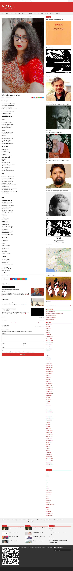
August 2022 (48, 420)
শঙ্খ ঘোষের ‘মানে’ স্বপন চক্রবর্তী (52, 76)
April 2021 (48, 450)
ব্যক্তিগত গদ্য (48, 500)
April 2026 (48, 332)
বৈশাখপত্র (46, 13)
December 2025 (49, 340)
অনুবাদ (15, 13)
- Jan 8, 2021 (49, 188)
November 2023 (49, 389)
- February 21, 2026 (6, 310)
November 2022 (49, 414)
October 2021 (49, 438)
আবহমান (3, 97)
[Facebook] (34, 97)
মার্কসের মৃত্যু (58, 13)
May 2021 (48, 448)
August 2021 (48, 442)
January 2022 (49, 432)
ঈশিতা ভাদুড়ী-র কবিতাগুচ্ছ (50, 319)
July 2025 (48, 350)
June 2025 (48, 353)
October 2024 (49, 369)
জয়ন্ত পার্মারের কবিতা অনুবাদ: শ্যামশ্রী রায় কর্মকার (10, 289)
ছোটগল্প (42, 13)
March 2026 (48, 334)
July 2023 (48, 397)
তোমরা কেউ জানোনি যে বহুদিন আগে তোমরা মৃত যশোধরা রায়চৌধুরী (57, 104)
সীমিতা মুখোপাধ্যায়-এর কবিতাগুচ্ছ (51, 315)
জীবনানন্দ (47, 488)
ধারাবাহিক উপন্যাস (49, 490)
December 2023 (49, 387)
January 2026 (49, 338)
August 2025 (48, 348)
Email (24, 343)
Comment (4, 333)
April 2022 (48, 426)
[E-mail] (37, 97)
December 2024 (49, 365)
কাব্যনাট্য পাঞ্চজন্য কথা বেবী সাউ (15, 527)
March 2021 (48, 452)
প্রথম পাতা (2, 13)
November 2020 (49, 460)
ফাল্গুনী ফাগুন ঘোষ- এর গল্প (13, 536)
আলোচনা (11, 13)
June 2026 (48, 328)
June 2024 (48, 377)
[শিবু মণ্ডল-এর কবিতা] (37, 302)
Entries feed (48, 511)
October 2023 (49, 391)
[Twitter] (35, 97)
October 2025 (49, 344)
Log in (47, 509)
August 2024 (48, 373)
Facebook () (42, 326)
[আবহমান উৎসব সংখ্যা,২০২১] (58, 288)
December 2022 (49, 412)
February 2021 (49, 454)
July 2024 (48, 375)
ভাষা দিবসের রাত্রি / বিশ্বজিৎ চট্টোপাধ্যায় (9, 309)
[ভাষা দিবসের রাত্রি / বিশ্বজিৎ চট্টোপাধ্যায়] (37, 312)
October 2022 (49, 416)
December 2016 (49, 466)
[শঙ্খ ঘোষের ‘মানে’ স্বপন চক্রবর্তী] (58, 89)
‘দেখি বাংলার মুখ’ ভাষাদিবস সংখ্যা (51, 218)
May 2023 (48, 401)
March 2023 (48, 405)
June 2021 (48, 446)
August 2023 (48, 395)
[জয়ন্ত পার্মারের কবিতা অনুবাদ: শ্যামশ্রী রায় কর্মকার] (37, 292)
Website (3, 347)
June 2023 (48, 399)
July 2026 (48, 326)
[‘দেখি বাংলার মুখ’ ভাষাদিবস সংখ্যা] (58, 232)
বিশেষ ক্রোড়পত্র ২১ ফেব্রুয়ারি (29, 14)
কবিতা (7, 13)
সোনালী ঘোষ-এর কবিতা (13, 540)
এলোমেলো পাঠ (4, 525)
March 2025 (48, 359)
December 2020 (49, 458)
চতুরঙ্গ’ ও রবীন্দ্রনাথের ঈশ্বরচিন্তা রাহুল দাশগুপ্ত (54, 19)
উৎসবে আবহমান (48, 478)
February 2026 (49, 336)
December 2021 (49, 434)
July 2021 (48, 444)
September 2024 (49, 371)
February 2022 (49, 430)
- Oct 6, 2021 (49, 301)
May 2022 (48, 424)
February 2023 (49, 407)
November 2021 (49, 436)
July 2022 (48, 422)
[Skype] (43, 97)
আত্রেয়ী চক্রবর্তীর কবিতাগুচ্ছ (50, 311)
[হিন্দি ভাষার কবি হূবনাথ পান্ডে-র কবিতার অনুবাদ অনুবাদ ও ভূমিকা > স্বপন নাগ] (58, 176)
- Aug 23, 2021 (50, 273)
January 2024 (49, 385)
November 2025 (49, 342)
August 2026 (48, 324)
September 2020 (49, 464)
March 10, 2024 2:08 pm (8, 97)
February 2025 (49, 361)
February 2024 (49, 383)
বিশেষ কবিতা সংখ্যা (49, 47)
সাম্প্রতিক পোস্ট (28, 525)
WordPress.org (49, 515)
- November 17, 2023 (6, 291)
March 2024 (48, 381)
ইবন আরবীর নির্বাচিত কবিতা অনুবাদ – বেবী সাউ (54, 132)
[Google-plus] (41, 97)
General (47, 471)
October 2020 (49, 462)
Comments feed (49, 513)
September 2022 (49, 418)
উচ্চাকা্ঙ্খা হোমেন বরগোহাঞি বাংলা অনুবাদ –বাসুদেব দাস (54, 313)
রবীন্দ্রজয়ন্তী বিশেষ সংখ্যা (50, 504)
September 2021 (49, 440)
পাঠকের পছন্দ (48, 17)
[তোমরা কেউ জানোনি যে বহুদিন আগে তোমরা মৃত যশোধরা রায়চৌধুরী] (58, 117)
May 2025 (48, 355)
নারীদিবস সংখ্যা (52, 13)
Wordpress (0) (37, 326)
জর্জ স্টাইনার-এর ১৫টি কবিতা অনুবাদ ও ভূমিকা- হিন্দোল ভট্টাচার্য (57, 190)
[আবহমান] (8, 7)
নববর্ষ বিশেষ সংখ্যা (36, 13)
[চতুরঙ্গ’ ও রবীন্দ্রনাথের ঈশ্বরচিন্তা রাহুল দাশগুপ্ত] (58, 33)
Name (3, 343)
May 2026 (48, 330)
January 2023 (49, 409)
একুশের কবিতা (48, 480)
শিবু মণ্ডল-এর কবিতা (5, 299)
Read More (24, 304)
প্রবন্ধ (19, 13)
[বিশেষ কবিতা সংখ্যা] (58, 61)
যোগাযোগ (23, 13)
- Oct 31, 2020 (50, 158)
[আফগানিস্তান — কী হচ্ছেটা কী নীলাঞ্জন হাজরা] (58, 260)
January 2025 (49, 363)
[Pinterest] (32, 97)
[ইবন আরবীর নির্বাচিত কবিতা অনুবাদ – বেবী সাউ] (58, 146)
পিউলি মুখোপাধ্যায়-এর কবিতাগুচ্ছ (51, 317)
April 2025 (48, 357)
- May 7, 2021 (49, 45)
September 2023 (49, 393)
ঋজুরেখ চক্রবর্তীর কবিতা (13, 532)
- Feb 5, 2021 (49, 130)
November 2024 (49, 367)
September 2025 (49, 346)
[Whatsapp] (39, 97)
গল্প (46, 484)
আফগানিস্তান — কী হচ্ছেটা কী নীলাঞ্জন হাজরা (54, 247)
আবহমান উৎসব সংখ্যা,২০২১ (51, 275)
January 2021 (49, 456)
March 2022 (48, 428)
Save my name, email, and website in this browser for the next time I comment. (18, 351)
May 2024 (48, 379)
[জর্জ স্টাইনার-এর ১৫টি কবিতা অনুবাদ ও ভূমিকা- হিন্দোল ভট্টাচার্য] (58, 204)
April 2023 (48, 403)
